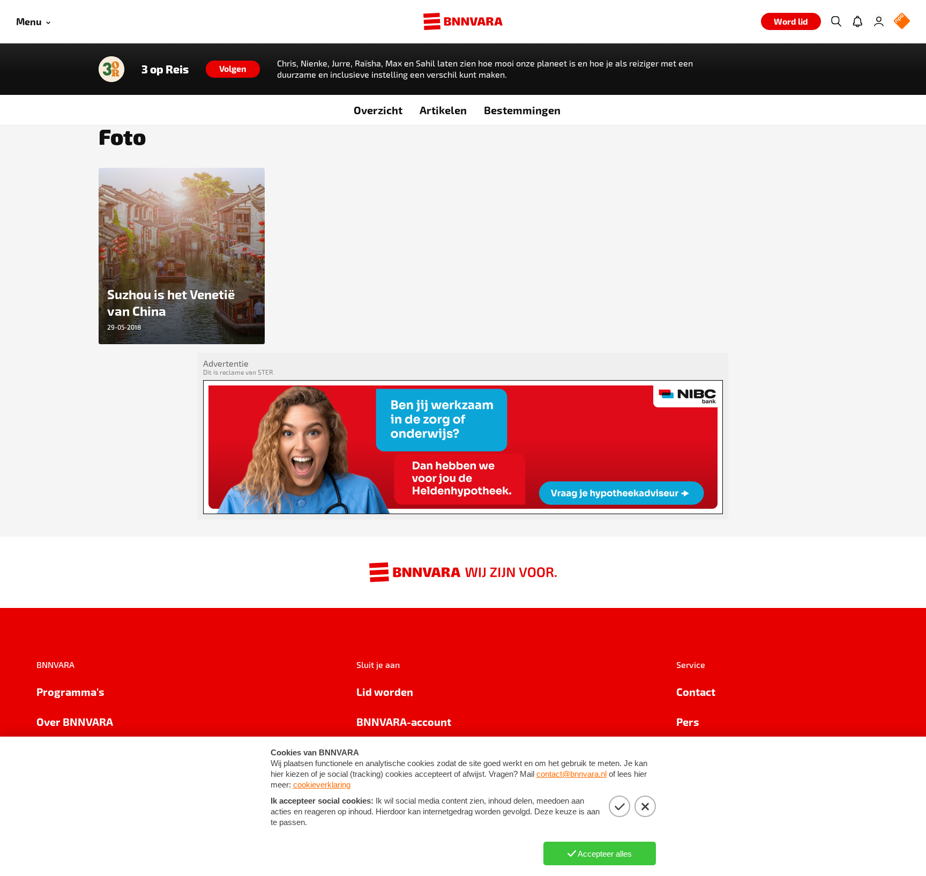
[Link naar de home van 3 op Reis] (111, 69)
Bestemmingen (522, 109)
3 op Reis (165, 69)
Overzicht (378, 109)
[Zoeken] (836, 21)
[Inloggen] (878, 21)
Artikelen (443, 109)
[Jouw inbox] (857, 21)
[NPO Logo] (902, 22)
